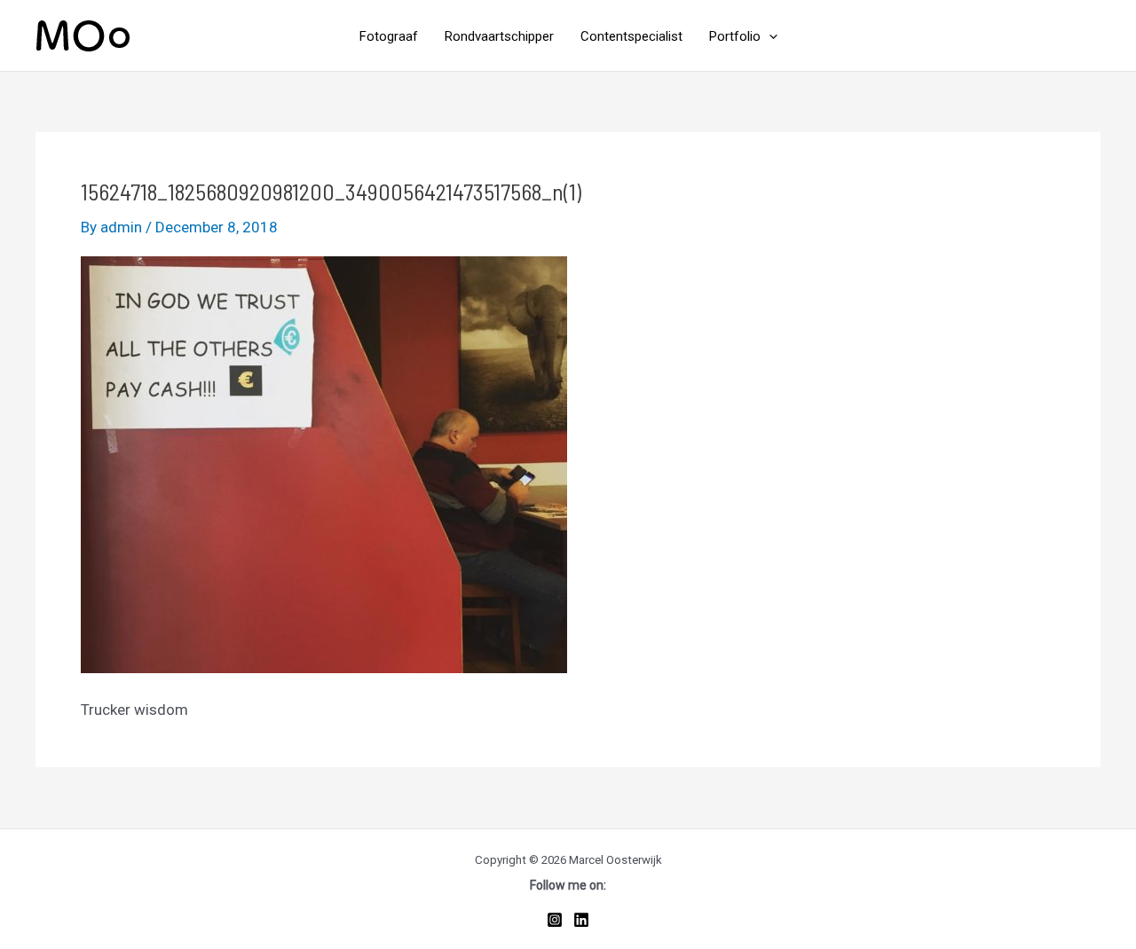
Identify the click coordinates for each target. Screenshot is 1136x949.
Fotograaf (388, 36)
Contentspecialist (631, 36)
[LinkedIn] (581, 920)
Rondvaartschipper (499, 36)
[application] (769, 36)
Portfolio (735, 36)
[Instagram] (555, 920)
